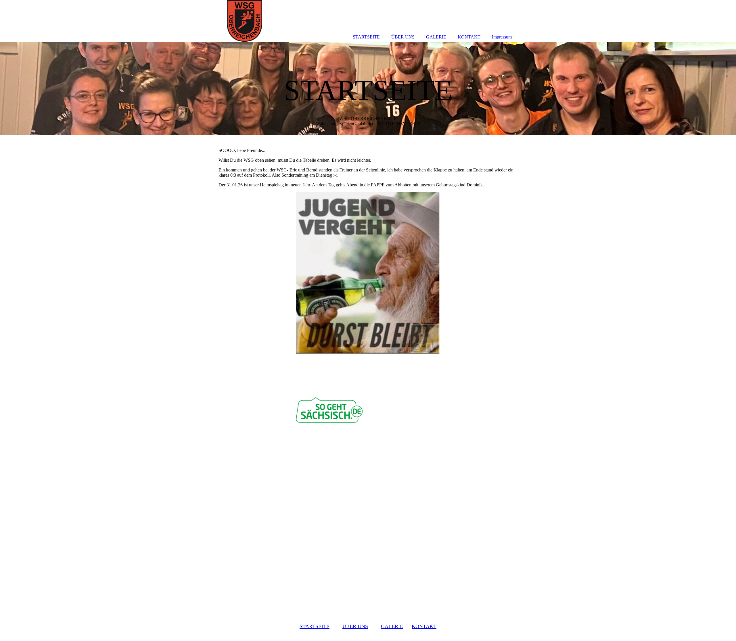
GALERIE (392, 626)
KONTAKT (424, 626)
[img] (368, 88)
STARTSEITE (314, 626)
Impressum (502, 36)
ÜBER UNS (355, 626)
